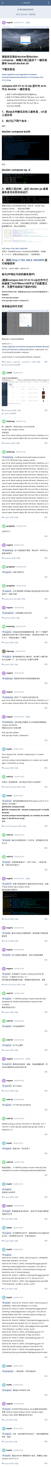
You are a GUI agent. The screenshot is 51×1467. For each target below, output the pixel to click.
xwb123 (8, 801)
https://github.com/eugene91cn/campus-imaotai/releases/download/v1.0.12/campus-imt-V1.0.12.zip (23, 77)
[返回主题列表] (2, 3)
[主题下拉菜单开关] (48, 3)
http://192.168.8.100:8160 (16, 248)
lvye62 (7, 840)
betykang (9, 457)
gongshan (9, 613)
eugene (8, 572)
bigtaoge (9, 678)
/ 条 (24, 3)
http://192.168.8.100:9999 (28, 260)
